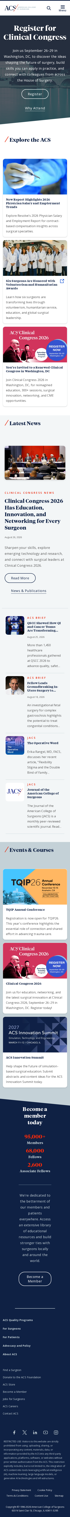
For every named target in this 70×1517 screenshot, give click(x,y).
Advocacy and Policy (17, 1345)
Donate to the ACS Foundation (22, 1377)
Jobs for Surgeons (14, 1399)
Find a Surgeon (12, 1370)
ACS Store (9, 1384)
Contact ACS (10, 1413)
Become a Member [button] (35, 1278)
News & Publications (28, 590)
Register (35, 94)
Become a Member (15, 1391)
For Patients (11, 1337)
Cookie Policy (45, 1490)
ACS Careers (10, 1406)
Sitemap (59, 1495)
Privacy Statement (21, 1490)
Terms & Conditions (17, 1495)
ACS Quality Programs (18, 1320)
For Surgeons (12, 1328)
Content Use (41, 1495)
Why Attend (35, 108)
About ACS (10, 1354)
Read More (20, 578)
